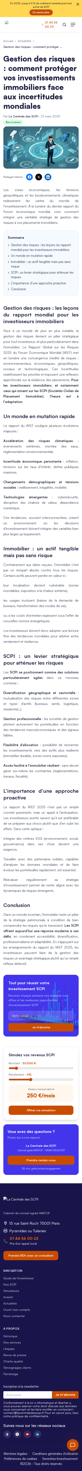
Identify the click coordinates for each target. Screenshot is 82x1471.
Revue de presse (14, 1355)
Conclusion (18, 289)
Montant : (22, 1063)
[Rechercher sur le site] (64, 24)
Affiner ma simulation (41, 1110)
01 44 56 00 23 (24, 1238)
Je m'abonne (41, 1027)
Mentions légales (15, 1454)
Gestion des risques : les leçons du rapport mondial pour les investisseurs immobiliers (41, 247)
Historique (10, 1336)
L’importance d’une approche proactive (38, 283)
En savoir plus (41, 12)
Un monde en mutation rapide (32, 256)
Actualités (24, 41)
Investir (8, 1297)
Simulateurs (11, 1291)
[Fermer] (77, 4)
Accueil (8, 41)
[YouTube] (27, 1434)
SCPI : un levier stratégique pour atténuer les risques (42, 274)
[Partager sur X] (38, 177)
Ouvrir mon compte (16, 1309)
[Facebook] (7, 1434)
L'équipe (9, 1348)
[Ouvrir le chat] (73, 1445)
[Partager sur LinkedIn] (48, 177)
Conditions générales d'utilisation (55, 1454)
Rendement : (20, 1074)
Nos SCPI (9, 1284)
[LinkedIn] (37, 1434)
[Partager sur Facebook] (29, 177)
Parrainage (10, 1374)
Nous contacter (14, 1316)
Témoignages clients (17, 1367)
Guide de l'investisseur (18, 1278)
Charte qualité (13, 1361)
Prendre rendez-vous (41, 1160)
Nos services (12, 1342)
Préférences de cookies (20, 1459)
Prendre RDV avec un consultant (30, 1255)
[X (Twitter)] (17, 1434)
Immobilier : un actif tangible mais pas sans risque (41, 264)
